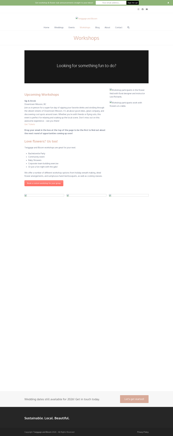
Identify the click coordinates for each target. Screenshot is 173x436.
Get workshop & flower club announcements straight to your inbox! (64, 3)
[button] (128, 27)
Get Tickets (29, 124)
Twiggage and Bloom (42, 432)
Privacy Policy (143, 432)
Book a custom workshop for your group (44, 183)
